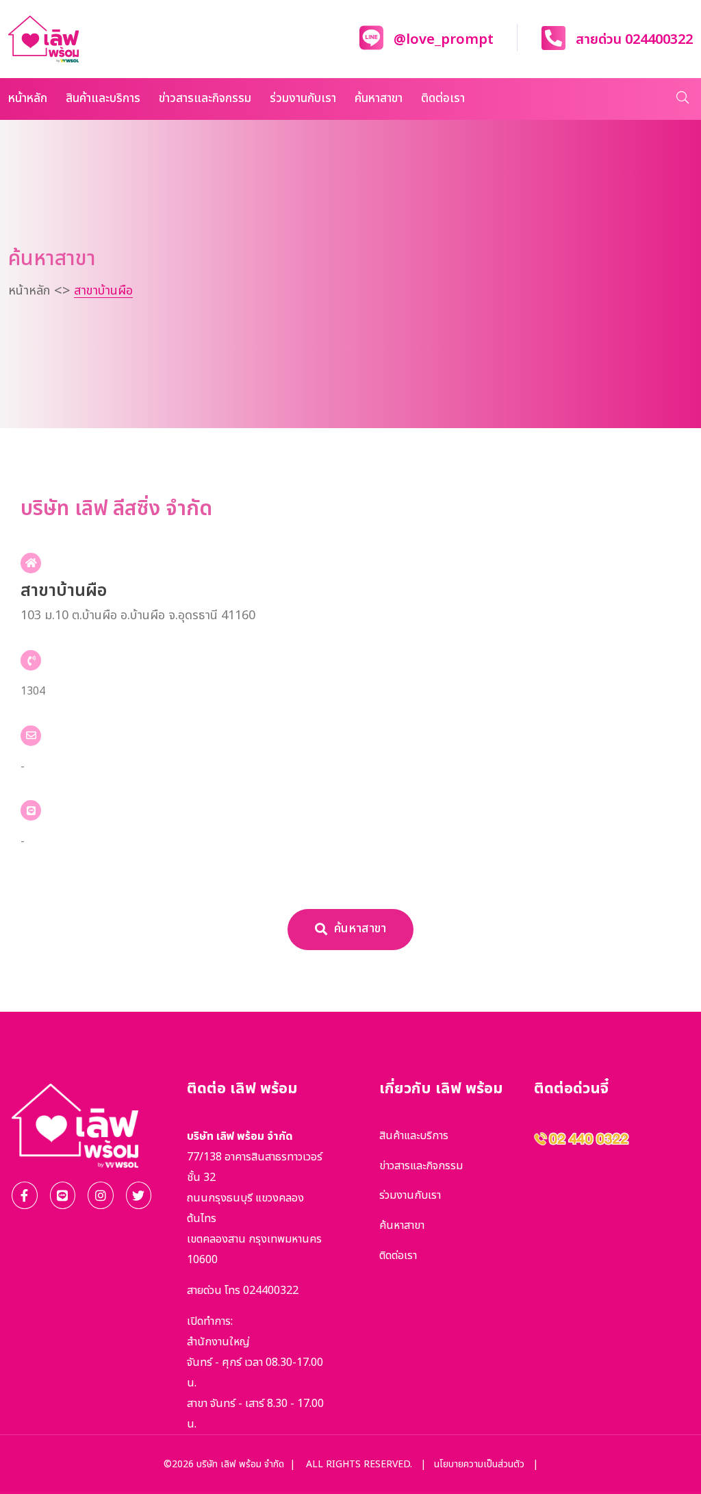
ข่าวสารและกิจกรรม (205, 99)
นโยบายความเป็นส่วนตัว (479, 1464)
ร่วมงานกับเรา (303, 99)
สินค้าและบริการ (103, 99)
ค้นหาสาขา (379, 99)
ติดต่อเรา (443, 99)
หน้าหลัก (27, 99)
